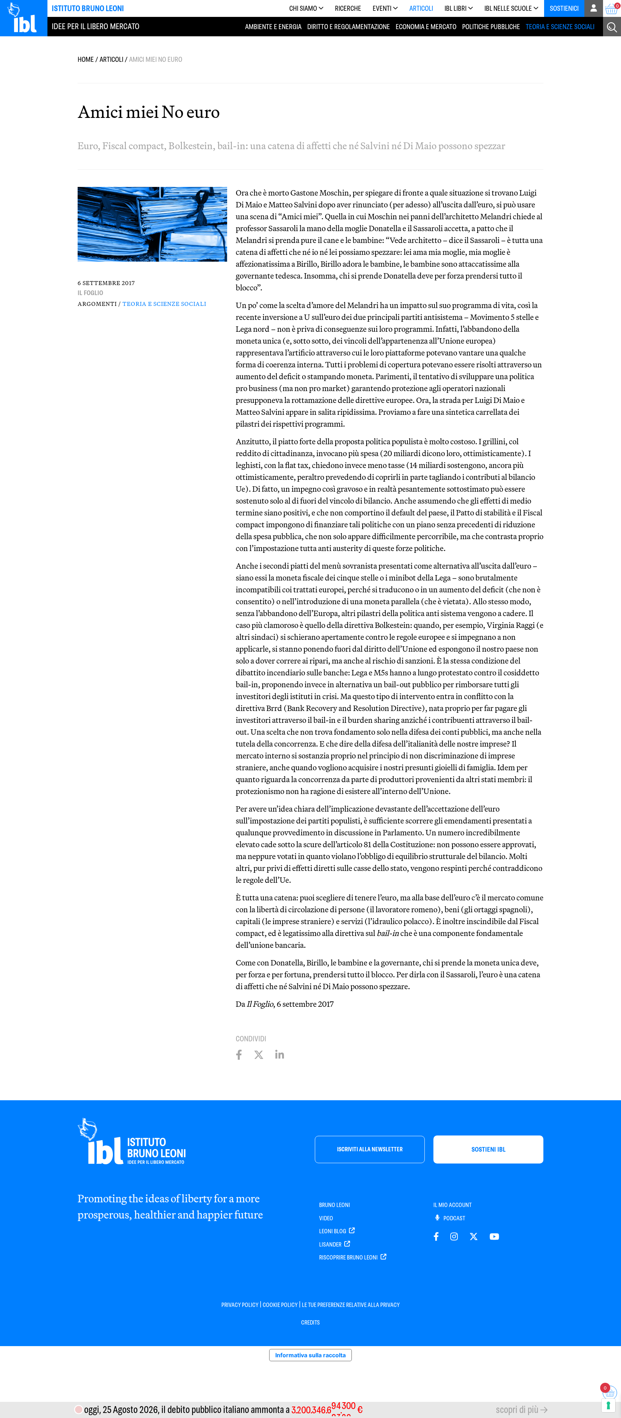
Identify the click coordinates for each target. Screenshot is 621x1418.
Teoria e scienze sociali (560, 27)
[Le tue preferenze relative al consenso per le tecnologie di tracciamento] (608, 1405)
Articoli (421, 8)
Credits (310, 1322)
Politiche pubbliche (491, 27)
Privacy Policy (239, 1305)
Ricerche (348, 8)
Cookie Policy (280, 1305)
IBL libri (455, 8)
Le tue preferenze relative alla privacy (351, 1305)
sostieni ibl (489, 1149)
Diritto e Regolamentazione (348, 27)
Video (326, 1218)
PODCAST (453, 1218)
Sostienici (564, 8)
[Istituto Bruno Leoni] (26, 17)
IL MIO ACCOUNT (452, 1205)
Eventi (382, 8)
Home (86, 59)
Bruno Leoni (334, 1205)
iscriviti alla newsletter (369, 1149)
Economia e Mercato (426, 27)
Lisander (330, 1244)
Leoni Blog (333, 1231)
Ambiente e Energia (273, 27)
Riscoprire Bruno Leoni (349, 1257)
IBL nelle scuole (508, 8)
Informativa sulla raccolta (310, 1355)
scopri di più (517, 1409)
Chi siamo (303, 8)
